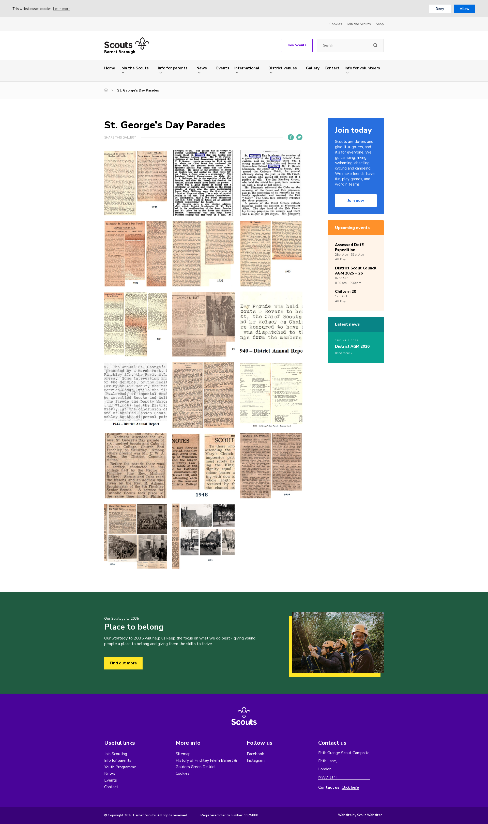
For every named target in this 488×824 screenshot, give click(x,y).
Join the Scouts (359, 24)
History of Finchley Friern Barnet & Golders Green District (206, 764)
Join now (356, 200)
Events (222, 68)
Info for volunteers (362, 68)
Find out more (123, 663)
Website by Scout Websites (360, 815)
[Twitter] (299, 137)
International (246, 68)
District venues (282, 68)
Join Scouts (296, 45)
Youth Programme (120, 767)
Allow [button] (464, 9)
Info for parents (173, 68)
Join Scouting (115, 754)
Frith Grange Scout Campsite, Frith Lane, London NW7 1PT (344, 765)
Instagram (256, 760)
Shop (380, 24)
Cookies (335, 24)
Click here (350, 787)
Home (109, 68)
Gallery (312, 68)
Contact (332, 68)
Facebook (255, 754)
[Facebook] (291, 137)
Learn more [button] (61, 9)
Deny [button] (440, 9)
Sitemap (183, 754)
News (201, 68)
